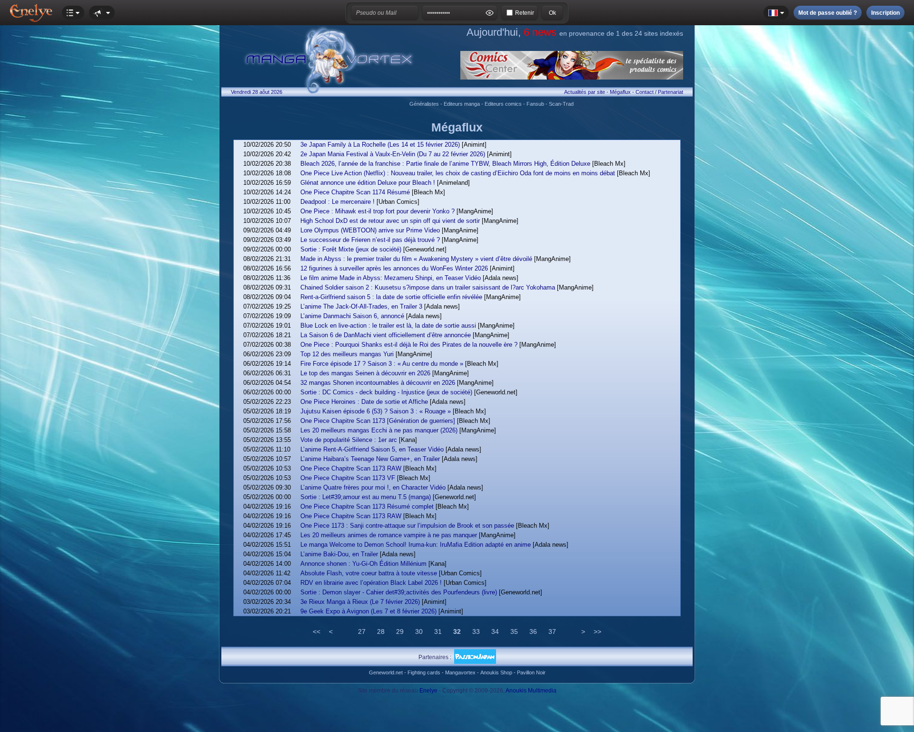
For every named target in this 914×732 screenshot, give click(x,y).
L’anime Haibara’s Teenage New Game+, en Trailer (370, 458)
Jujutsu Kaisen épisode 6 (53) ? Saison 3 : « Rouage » (375, 411)
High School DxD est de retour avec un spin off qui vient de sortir (390, 220)
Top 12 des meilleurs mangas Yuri (347, 354)
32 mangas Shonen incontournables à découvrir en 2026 (377, 382)
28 (381, 631)
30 (419, 631)
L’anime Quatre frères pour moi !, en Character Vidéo (373, 487)
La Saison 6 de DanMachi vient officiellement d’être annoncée (385, 335)
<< (316, 631)
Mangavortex (460, 672)
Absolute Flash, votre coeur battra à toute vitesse (368, 573)
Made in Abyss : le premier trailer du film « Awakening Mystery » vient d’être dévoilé (416, 258)
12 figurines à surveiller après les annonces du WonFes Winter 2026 (394, 268)
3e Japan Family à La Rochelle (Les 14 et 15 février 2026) (380, 144)
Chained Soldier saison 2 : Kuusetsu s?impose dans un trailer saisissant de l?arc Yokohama (427, 287)
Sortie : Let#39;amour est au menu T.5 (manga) (365, 497)
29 (400, 631)
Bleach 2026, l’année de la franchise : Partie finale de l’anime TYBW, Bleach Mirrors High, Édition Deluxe (445, 163)
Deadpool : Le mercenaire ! (337, 201)
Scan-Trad (561, 104)
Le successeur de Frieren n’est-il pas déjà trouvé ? (370, 239)
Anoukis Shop (496, 672)
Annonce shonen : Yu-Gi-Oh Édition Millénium (363, 563)
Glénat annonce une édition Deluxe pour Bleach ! (367, 182)
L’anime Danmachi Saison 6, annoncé (352, 316)
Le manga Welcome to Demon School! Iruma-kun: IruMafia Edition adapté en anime (415, 544)
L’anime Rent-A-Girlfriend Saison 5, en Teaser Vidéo (372, 449)
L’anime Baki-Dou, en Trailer (339, 554)
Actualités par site (584, 92)
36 (533, 631)
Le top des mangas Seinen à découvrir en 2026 (365, 373)
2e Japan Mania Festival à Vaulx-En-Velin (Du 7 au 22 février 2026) (392, 154)
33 (476, 631)
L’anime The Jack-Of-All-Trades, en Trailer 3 (361, 306)
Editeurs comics (503, 104)
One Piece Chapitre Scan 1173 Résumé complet (367, 506)
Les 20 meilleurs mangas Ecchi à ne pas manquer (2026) (378, 430)
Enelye (428, 690)
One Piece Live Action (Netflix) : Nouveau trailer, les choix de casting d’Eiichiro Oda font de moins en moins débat (457, 173)
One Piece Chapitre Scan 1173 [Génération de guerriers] (377, 420)
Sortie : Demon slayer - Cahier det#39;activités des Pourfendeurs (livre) (398, 592)
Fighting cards (423, 672)
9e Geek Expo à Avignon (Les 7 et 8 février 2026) (368, 611)
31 (438, 631)
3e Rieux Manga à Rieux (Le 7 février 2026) (360, 601)
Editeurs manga (462, 104)
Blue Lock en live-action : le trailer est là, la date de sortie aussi (388, 325)
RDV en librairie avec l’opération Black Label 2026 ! (371, 582)
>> (597, 631)
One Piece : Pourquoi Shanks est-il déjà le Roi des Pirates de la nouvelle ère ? (408, 344)
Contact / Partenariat (659, 92)
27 (362, 631)
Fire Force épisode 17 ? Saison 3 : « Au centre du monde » (381, 363)
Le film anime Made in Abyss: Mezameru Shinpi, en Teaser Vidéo (390, 277)
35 (514, 631)
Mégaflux (620, 92)
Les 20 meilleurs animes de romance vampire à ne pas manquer (388, 535)
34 (495, 631)
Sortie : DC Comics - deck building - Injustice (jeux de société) (386, 392)
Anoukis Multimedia (531, 690)
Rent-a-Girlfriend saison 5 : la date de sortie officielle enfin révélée (391, 297)
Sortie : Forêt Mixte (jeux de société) (350, 249)
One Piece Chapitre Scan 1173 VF (347, 477)
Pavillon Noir (531, 672)
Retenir (524, 13)
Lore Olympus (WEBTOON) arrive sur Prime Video (370, 230)
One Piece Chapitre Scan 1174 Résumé (355, 192)
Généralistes (424, 104)
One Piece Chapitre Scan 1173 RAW (350, 468)
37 (552, 631)
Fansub (535, 104)
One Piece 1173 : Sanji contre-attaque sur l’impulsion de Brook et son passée (407, 525)
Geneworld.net (386, 672)
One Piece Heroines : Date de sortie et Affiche (364, 401)
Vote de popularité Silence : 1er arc (348, 439)
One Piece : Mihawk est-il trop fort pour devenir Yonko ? (377, 211)
